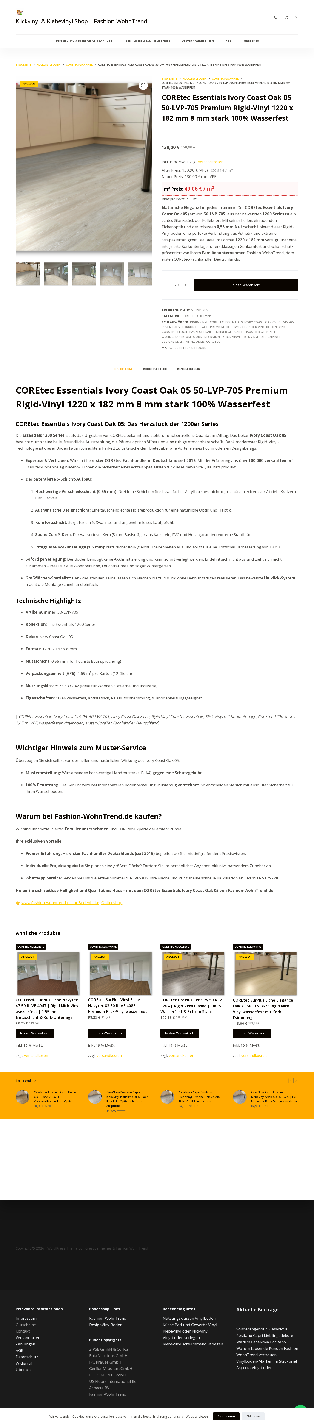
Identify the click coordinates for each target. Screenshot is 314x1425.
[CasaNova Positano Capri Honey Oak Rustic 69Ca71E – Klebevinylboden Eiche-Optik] (22, 1097)
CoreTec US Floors (190, 348)
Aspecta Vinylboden (254, 1367)
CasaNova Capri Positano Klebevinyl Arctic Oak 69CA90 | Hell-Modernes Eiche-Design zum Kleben (274, 1096)
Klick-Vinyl (231, 337)
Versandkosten (210, 161)
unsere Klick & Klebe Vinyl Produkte (83, 41)
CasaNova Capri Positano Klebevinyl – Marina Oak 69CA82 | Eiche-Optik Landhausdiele (201, 1096)
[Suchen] (276, 17)
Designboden (172, 342)
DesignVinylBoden (105, 1324)
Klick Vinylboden (263, 327)
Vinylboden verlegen (181, 1337)
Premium (217, 327)
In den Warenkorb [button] (34, 1033)
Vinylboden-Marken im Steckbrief (266, 1361)
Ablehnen (253, 1416)
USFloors (194, 337)
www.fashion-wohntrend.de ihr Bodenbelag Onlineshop (71, 902)
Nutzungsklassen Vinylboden (189, 1318)
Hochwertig (236, 327)
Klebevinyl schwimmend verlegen (193, 1344)
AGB (228, 41)
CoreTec (213, 342)
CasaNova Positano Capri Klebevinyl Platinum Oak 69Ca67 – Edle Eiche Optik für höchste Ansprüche (128, 1099)
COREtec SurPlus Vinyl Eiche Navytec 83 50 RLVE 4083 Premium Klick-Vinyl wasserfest (117, 1005)
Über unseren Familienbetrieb (146, 41)
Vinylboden (194, 342)
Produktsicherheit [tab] (155, 369)
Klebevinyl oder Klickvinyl (186, 1331)
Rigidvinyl (251, 337)
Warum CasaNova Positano (261, 1341)
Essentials (171, 327)
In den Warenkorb (246, 285)
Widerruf (24, 1363)
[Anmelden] (286, 17)
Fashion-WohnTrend (132, 1248)
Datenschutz (27, 1356)
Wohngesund (173, 337)
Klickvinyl (212, 337)
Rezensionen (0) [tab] (188, 369)
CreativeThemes (98, 1248)
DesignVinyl (270, 337)
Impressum (251, 41)
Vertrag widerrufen (198, 41)
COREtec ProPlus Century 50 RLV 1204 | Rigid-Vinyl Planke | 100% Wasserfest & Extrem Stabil (191, 1005)
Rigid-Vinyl (199, 322)
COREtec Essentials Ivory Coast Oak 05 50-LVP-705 (252, 322)
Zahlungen (25, 1344)
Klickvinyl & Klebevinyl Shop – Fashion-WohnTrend (81, 21)
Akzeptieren (226, 1416)
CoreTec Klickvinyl (197, 316)
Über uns (24, 1369)
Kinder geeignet (229, 332)
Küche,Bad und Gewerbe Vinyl (190, 1324)
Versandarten (28, 1337)
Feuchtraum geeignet (195, 332)
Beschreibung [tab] (123, 369)
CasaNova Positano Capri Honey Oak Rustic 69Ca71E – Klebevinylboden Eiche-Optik (55, 1096)
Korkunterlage (195, 327)
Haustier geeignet (260, 332)
